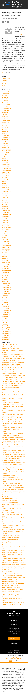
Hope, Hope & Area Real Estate (10, 468)
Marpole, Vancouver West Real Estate (12, 485)
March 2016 (5, 260)
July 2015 (4, 274)
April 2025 (5, 116)
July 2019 (4, 201)
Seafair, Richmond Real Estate (10, 539)
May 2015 (4, 277)
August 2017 (5, 229)
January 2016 (5, 264)
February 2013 (6, 328)
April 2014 (5, 303)
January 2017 (5, 243)
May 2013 (4, 322)
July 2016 (4, 253)
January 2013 (5, 330)
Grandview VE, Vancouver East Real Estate (13, 456)
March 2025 (5, 118)
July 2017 (4, 231)
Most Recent (5, 91)
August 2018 (5, 216)
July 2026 (4, 95)
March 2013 (5, 326)
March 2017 (5, 239)
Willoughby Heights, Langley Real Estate (13, 602)
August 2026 (5, 93)
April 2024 (5, 131)
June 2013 (5, 320)
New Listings (5, 80)
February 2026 (6, 104)
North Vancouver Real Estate (10, 502)
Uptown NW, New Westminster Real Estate (13, 577)
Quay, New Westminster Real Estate (11, 512)
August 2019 (5, 199)
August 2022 (5, 153)
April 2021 (5, 183)
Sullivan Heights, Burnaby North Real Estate (14, 564)
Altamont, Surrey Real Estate (10, 346)
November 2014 (6, 289)
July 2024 (4, 126)
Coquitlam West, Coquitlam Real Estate (12, 418)
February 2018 (6, 224)
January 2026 (5, 106)
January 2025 (5, 122)
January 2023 (5, 147)
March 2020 (5, 197)
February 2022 (6, 164)
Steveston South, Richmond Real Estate (13, 560)
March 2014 (5, 304)
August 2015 (5, 272)
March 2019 (5, 208)
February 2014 (6, 306)
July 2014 (4, 297)
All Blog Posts (6, 78)
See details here (19, 34)
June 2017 (5, 233)
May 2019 (4, 204)
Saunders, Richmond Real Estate (11, 535)
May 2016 (4, 256)
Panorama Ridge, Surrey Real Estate (12, 508)
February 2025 (6, 120)
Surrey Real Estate (7, 571)
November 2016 (6, 245)
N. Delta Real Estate (7, 496)
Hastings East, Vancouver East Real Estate (13, 462)
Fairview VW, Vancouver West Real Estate (13, 439)
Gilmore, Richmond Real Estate (10, 452)
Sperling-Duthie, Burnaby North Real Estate (13, 558)
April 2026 (5, 101)
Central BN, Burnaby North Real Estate (12, 383)
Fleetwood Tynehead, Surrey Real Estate (13, 441)
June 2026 (5, 97)
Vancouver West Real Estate (9, 581)
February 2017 (6, 241)
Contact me (14, 638)
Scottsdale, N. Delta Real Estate (10, 537)
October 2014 (5, 291)
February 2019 (6, 210)
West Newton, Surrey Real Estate (11, 587)
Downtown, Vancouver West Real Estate (13, 433)
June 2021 (5, 179)
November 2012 (6, 333)
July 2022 (4, 154)
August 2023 (5, 139)
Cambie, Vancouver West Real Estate (12, 373)
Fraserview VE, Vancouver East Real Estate (14, 450)
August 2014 (5, 295)
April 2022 (5, 160)
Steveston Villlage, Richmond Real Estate (13, 562)
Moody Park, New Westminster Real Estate (13, 491)
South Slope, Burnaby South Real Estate (13, 550)
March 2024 (5, 133)
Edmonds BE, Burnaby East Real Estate (13, 437)
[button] (11, 620)
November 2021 (6, 170)
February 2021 (6, 187)
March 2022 (5, 162)
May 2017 (4, 235)
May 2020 (4, 195)
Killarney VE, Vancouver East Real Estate (13, 470)
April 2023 (5, 143)
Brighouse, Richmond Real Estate (11, 364)
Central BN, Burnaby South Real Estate (12, 385)
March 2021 (5, 185)
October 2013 (5, 312)
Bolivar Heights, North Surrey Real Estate (13, 354)
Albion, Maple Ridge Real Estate (11, 345)
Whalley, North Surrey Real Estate (14, 20)
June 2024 (5, 128)
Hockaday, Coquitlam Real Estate (11, 466)
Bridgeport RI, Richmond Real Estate (12, 360)
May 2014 (4, 301)
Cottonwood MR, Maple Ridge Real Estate (13, 420)
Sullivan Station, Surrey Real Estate (11, 566)
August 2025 (5, 112)
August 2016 (5, 251)
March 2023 (5, 145)
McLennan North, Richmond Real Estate (13, 487)
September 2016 (6, 249)
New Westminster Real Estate (10, 498)
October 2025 (5, 110)
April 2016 (5, 258)
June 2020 (5, 193)
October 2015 (5, 268)
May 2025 (4, 114)
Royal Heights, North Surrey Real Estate (13, 529)
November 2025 (6, 108)
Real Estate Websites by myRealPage (14, 658)
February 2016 (6, 262)
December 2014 (6, 287)
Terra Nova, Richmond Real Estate (11, 573)
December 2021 (6, 168)
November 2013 (6, 310)
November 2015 (6, 266)
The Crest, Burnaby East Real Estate (12, 575)
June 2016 (5, 254)
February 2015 (6, 283)
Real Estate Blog (6, 84)
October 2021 (5, 172)
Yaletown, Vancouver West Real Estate (12, 604)
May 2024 (4, 129)
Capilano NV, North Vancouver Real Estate (13, 375)
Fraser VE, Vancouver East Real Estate (12, 445)
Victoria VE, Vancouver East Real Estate (13, 583)
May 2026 (4, 99)
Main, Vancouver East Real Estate (11, 483)
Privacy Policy (14, 657)
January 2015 (5, 285)
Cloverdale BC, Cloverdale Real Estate (12, 404)
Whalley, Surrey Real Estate (9, 593)
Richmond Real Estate (8, 527)
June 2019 (5, 203)
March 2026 (5, 102)
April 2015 (5, 279)
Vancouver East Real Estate (9, 579)
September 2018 (6, 214)
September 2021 (6, 174)
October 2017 (5, 226)
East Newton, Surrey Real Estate (11, 435)
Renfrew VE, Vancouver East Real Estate (13, 525)
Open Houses (6, 82)
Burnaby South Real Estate (9, 371)
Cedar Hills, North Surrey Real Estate (12, 377)
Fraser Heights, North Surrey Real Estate (13, 443)
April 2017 (5, 237)
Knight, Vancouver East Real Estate (11, 475)
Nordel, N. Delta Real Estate (9, 500)
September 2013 (6, 314)
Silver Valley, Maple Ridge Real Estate (12, 541)
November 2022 (6, 149)
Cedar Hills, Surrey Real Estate (10, 379)
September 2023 (6, 137)
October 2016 (5, 247)
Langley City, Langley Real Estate (11, 477)
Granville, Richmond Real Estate (11, 458)
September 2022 (6, 151)
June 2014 (5, 299)
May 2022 (4, 158)
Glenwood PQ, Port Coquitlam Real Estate (13, 454)
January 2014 (5, 308)
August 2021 (5, 176)
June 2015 (5, 276)
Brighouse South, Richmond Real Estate (13, 362)
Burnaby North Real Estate (9, 370)
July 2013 (4, 318)
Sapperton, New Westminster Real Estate (13, 531)
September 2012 (6, 337)
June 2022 (5, 156)
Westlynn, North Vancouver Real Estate (12, 589)
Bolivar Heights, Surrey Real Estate (11, 356)
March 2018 (5, 222)
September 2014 (6, 293)
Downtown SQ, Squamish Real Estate (12, 427)
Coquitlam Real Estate (8, 416)
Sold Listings (5, 85)
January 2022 (5, 166)
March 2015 (5, 281)
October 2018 (5, 212)
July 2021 (4, 178)
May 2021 (4, 181)
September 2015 (6, 270)
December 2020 (6, 191)
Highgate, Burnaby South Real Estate (12, 464)
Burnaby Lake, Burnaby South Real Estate (13, 368)
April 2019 (5, 206)
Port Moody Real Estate (8, 510)
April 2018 (5, 220)
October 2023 (5, 135)
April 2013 (5, 324)
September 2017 (6, 228)
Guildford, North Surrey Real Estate (11, 460)
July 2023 (4, 141)
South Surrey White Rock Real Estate (12, 552)
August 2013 (5, 316)
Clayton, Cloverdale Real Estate (10, 402)
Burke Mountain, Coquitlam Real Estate (12, 366)
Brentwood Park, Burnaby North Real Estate (14, 358)
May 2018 (4, 218)
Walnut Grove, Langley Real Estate (11, 585)
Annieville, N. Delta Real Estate (10, 348)
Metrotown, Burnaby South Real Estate (12, 489)
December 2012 (6, 331)
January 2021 (5, 189)
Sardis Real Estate (7, 533)
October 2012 (5, 335)
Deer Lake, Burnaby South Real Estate (12, 421)
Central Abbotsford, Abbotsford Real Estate (13, 381)
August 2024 (5, 124)
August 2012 (5, 339)
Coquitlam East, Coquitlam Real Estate (12, 414)
